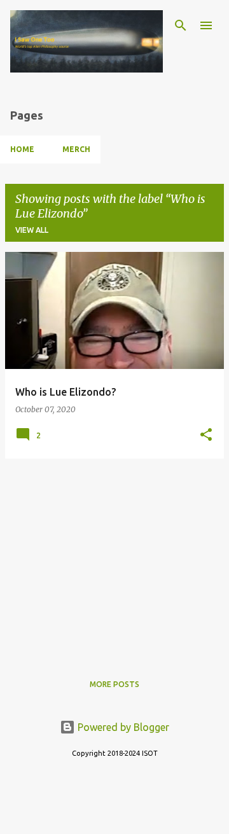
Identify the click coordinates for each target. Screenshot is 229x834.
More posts (114, 684)
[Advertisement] (114, 558)
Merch (76, 149)
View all (31, 230)
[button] (206, 435)
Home (22, 149)
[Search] (180, 25)
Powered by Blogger (122, 727)
